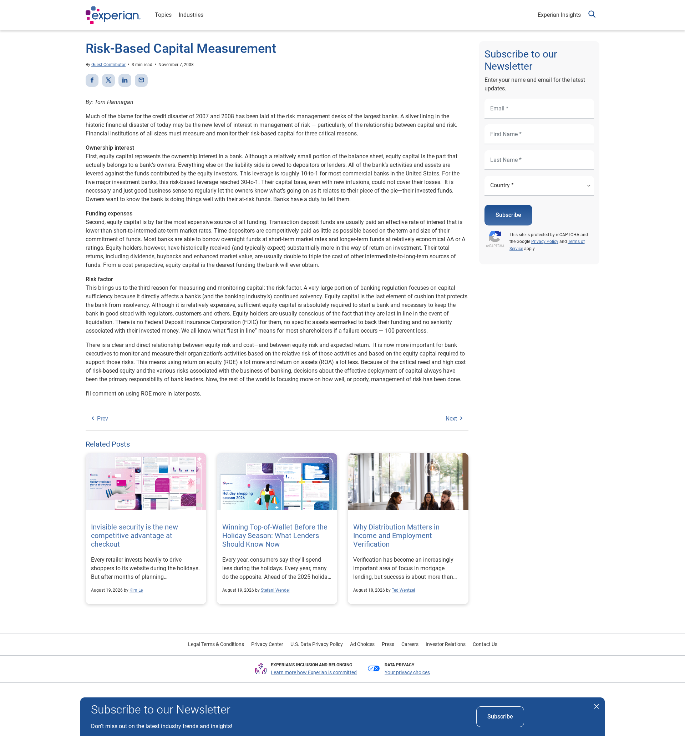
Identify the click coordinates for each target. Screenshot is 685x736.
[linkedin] (124, 80)
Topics (163, 14)
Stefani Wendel (275, 590)
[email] (141, 80)
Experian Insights (559, 14)
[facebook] (92, 80)
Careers (409, 644)
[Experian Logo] (113, 15)
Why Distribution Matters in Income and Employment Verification (396, 535)
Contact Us (485, 644)
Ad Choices (362, 644)
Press (388, 644)
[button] (591, 15)
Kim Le (136, 590)
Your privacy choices (407, 672)
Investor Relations (446, 644)
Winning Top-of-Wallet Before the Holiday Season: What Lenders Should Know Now (275, 535)
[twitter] (108, 80)
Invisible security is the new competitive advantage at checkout (134, 535)
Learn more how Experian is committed (314, 672)
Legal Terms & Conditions (216, 644)
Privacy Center (267, 644)
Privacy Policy (544, 241)
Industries (191, 14)
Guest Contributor (108, 64)
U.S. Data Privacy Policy (316, 644)
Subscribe (508, 215)
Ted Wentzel (403, 590)
